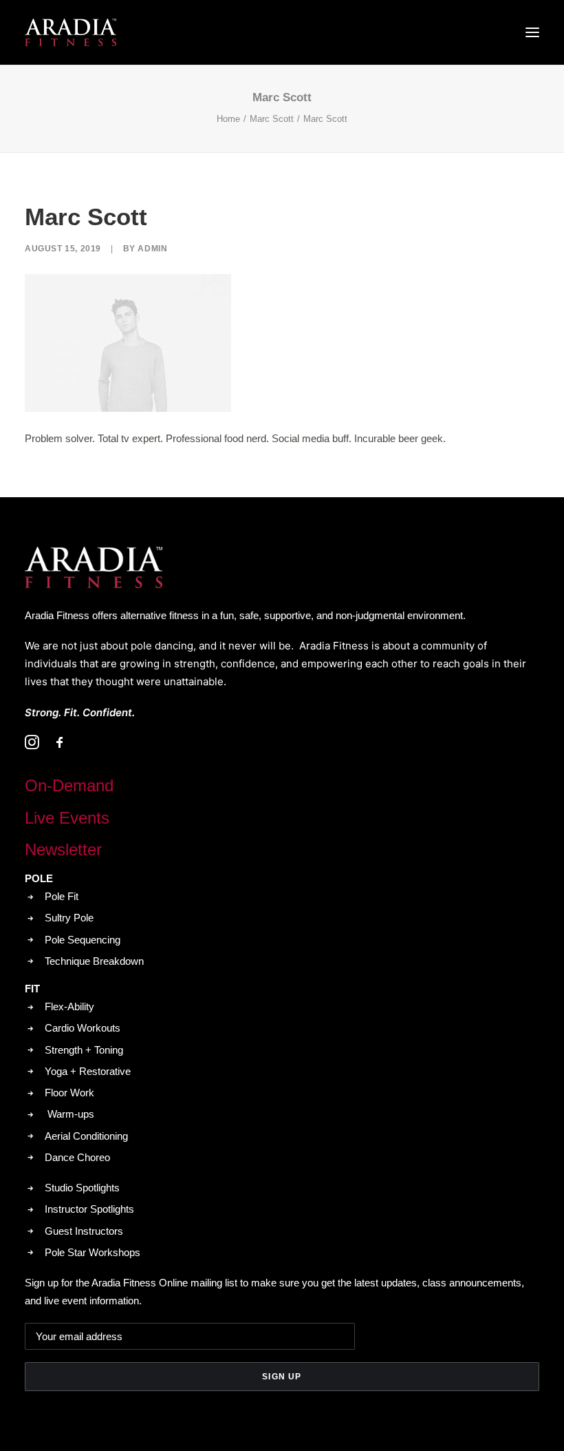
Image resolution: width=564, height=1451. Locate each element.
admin (152, 248)
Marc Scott (272, 119)
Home (228, 119)
